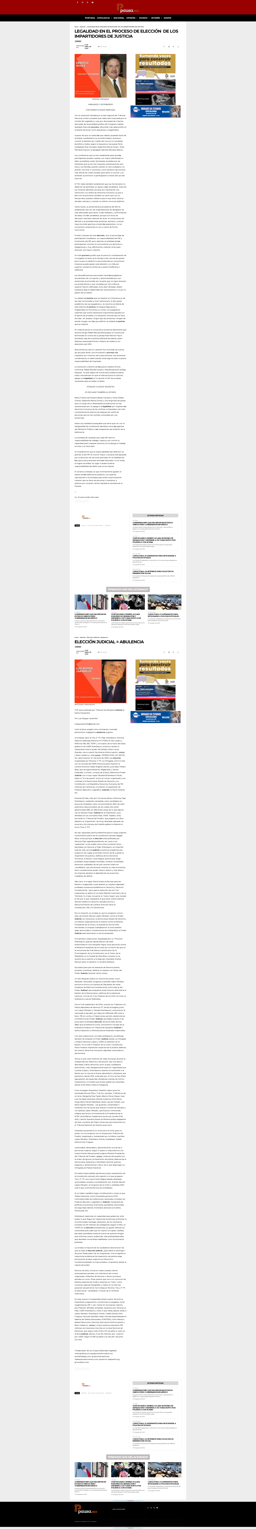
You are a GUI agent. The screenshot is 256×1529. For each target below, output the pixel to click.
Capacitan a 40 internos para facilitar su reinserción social (153, 572)
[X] (88, 3)
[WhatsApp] (178, 47)
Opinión (83, 27)
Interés (135, 520)
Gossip (135, 536)
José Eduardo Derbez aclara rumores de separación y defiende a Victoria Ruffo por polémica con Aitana (154, 540)
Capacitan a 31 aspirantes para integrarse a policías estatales (154, 557)
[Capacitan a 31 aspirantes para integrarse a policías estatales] (164, 602)
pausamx (103, 46)
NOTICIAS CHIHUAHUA (95, 525)
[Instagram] (82, 3)
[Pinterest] (173, 47)
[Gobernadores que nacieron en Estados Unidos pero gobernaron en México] (91, 602)
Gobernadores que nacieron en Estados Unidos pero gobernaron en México (153, 524)
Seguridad (136, 553)
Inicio (76, 27)
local (83, 525)
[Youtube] (92, 3)
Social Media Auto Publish (120, 1528)
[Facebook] (78, 3)
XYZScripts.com (138, 1528)
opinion (107, 525)
